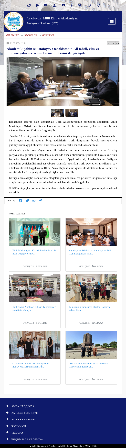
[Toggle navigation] (112, 21)
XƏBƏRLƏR (30, 35)
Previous (8, 81)
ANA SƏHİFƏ (12, 35)
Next (117, 81)
